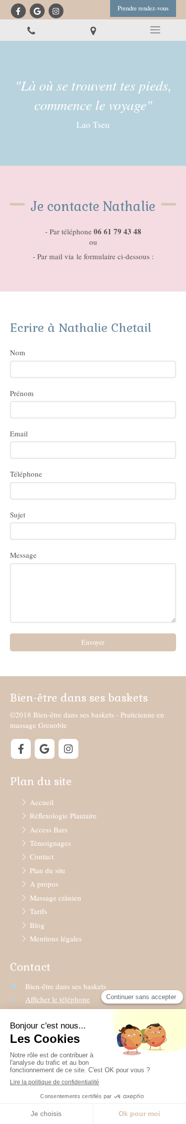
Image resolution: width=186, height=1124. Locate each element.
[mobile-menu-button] (155, 30)
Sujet (17, 514)
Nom (17, 352)
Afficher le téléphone (57, 999)
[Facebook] (18, 10)
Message (23, 555)
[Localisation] (93, 30)
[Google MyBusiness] (37, 10)
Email (19, 433)
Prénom (22, 393)
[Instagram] (56, 10)
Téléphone (26, 474)
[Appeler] (31, 30)
